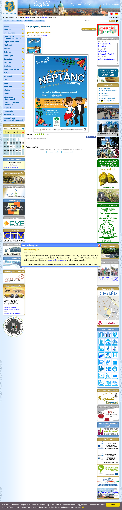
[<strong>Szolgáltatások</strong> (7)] (115, 383)
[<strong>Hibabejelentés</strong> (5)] (115, 348)
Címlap (6, 21)
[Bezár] (99, 245)
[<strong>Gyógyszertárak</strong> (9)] (108, 348)
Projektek (7, 108)
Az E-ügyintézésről (110, 101)
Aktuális (7, 49)
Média (6, 80)
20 (14, 147)
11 (8, 143)
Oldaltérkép (29, 21)
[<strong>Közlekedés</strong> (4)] (101, 362)
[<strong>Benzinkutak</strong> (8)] (101, 342)
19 (11, 147)
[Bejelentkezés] (52, 152)
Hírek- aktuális (17, 21)
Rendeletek (104, 93)
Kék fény (7, 90)
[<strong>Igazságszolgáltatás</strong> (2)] (108, 355)
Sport (6, 83)
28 (17, 150)
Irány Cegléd (8, 55)
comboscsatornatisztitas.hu (12, 313)
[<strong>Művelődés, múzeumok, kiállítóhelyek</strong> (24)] (115, 362)
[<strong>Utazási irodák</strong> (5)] (101, 383)
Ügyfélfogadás (105, 88)
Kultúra (6, 73)
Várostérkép (40, 21)
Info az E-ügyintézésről (108, 98)
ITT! (83, 507)
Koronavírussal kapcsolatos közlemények (13, 119)
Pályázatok (8, 45)
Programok (44, 35)
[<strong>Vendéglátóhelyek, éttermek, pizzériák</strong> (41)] (108, 383)
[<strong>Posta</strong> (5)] (101, 376)
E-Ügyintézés (105, 96)
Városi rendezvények (12, 69)
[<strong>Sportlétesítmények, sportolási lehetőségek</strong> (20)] (108, 376)
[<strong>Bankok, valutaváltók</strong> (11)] (108, 335)
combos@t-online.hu (10, 307)
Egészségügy (8, 59)
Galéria (6, 94)
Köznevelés (8, 76)
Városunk (7, 29)
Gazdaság (7, 66)
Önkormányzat (9, 33)
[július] (22, 129)
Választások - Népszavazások (9, 98)
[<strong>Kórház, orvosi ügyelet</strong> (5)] (115, 355)
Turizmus (7, 52)
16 (23, 143)
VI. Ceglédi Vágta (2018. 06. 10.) (104, 278)
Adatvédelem (9, 115)
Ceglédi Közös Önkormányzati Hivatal (12, 37)
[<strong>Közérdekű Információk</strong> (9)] (101, 335)
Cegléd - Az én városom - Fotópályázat (13, 103)
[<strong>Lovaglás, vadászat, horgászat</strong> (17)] (108, 362)
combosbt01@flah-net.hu (12, 309)
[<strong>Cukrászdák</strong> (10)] (115, 342)
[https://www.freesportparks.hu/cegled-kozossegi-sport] (13, 336)
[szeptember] (23, 129)
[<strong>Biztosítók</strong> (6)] (108, 342)
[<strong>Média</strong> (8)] (101, 369)
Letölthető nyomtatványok (109, 91)
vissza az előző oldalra (88, 29)
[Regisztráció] (67, 152)
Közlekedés (8, 87)
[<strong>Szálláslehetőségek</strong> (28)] (115, 376)
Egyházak (7, 62)
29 (20, 150)
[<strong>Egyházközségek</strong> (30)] (101, 348)
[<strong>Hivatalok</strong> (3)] (101, 355)
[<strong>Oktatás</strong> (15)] (108, 369)
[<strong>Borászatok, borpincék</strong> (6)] (115, 335)
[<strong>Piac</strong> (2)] (115, 369)
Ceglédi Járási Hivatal (12, 42)
